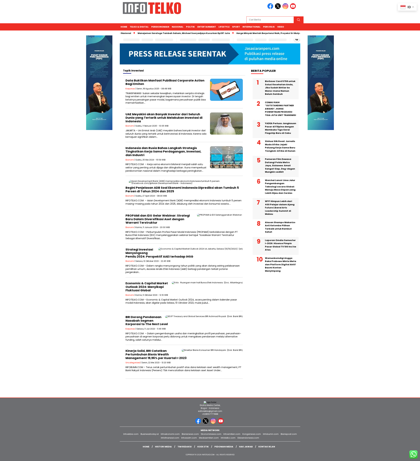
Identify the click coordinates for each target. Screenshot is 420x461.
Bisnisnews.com (190, 434)
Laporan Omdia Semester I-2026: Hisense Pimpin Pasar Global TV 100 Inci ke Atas (280, 245)
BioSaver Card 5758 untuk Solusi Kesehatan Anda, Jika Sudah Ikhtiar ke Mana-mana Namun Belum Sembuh (280, 88)
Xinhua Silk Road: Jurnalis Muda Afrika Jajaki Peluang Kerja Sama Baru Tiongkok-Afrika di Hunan (280, 146)
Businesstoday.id (150, 434)
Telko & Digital (139, 26)
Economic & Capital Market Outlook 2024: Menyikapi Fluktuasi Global (147, 286)
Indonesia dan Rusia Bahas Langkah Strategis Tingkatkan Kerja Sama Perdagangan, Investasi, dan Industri (163, 151)
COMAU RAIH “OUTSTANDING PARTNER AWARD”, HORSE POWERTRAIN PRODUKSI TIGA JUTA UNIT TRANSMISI (280, 109)
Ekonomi (130, 125)
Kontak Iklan (266, 446)
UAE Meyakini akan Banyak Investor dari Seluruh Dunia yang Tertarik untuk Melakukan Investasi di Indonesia (164, 117)
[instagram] (286, 8)
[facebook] (270, 8)
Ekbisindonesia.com (248, 437)
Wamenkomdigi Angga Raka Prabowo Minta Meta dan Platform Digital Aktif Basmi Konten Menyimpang (280, 264)
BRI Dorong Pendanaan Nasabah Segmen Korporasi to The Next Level (147, 320)
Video (280, 26)
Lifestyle (224, 26)
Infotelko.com (228, 437)
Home (124, 26)
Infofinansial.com (170, 437)
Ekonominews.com (211, 434)
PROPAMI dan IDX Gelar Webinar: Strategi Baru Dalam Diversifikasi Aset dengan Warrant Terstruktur (158, 219)
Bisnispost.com (289, 434)
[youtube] (293, 8)
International (251, 26)
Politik (190, 26)
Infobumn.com (271, 434)
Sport (236, 26)
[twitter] (278, 8)
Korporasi (130, 88)
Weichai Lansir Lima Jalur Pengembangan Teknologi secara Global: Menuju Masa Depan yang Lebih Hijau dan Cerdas (280, 187)
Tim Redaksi (185, 446)
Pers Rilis (269, 26)
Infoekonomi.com (170, 434)
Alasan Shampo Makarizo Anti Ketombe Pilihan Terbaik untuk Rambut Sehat (280, 227)
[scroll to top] (404, 456)
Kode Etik (203, 446)
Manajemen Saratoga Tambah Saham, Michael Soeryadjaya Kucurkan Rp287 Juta (173, 33)
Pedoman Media (223, 446)
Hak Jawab (246, 446)
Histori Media (163, 446)
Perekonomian (160, 26)
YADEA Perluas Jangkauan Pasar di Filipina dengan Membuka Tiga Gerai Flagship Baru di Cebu (280, 128)
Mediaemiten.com (209, 437)
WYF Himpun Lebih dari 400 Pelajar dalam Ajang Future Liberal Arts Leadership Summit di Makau (279, 208)
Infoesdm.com (189, 437)
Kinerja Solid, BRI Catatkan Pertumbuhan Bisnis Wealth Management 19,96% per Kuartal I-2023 (156, 354)
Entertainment (206, 26)
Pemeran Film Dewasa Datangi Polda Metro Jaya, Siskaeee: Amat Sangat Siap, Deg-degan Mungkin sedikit (280, 165)
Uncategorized (133, 362)
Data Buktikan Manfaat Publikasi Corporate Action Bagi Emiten (165, 82)
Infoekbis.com (130, 434)
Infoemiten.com (231, 434)
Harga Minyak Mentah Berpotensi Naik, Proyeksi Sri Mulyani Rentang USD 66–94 (270, 33)
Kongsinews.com (251, 434)
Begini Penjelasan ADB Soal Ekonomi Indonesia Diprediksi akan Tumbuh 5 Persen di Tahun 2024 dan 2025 (182, 189)
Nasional (177, 26)
